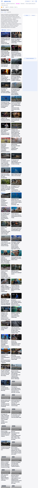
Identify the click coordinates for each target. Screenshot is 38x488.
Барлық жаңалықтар (30, 58)
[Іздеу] (36, 1)
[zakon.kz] (7, 1)
